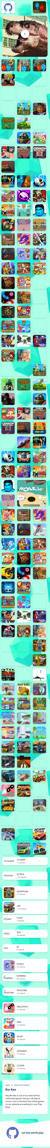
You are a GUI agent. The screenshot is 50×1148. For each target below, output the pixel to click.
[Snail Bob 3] (23, 689)
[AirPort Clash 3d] (39, 109)
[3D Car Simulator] (39, 762)
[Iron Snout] (8, 515)
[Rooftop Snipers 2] (23, 80)
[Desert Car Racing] (39, 834)
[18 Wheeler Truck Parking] (8, 762)
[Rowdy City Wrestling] (23, 283)
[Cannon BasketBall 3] (39, 152)
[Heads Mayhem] (23, 210)
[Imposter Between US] (23, 225)
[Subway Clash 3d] (8, 312)
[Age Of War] (23, 109)
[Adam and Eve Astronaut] (39, 646)
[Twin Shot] (39, 326)
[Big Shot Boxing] (8, 138)
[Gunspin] (23, 471)
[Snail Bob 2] (8, 689)
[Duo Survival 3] (23, 7)
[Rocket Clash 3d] (8, 283)
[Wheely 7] (23, 733)
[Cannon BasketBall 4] (8, 428)
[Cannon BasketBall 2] (23, 152)
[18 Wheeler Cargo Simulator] (23, 747)
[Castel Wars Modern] (39, 428)
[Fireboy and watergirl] (39, 7)
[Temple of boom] (8, 326)
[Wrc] (8, 631)
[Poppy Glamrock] (8, 268)
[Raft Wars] (8, 558)
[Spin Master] (8, 587)
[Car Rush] (8, 805)
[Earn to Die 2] (39, 355)
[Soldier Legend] (39, 297)
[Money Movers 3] (8, 80)
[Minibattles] (39, 239)
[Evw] (23, 457)
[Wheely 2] (8, 718)
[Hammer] (8, 210)
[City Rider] (39, 820)
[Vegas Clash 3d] (8, 341)
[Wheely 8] (39, 733)
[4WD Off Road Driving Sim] (8, 776)
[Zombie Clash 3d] (23, 355)
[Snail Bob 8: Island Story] (39, 704)
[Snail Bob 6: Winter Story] (8, 704)
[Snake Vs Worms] (8, 297)
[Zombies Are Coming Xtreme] (8, 646)
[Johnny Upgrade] (8, 675)
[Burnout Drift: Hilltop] (39, 791)
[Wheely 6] (8, 733)
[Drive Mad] (39, 849)
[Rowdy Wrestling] (39, 283)
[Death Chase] (23, 442)
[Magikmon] (23, 239)
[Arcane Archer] (8, 384)
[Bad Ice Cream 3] (8, 660)
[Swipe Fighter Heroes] (39, 312)
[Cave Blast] (39, 167)
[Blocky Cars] (23, 138)
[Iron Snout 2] (39, 225)
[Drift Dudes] (8, 849)
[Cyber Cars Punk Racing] (8, 834)
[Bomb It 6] (39, 138)
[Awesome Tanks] (23, 123)
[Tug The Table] (23, 326)
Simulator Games (22, 1085)
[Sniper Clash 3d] (23, 297)
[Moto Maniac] (39, 529)
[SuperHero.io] (23, 312)
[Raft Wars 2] (39, 268)
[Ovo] (39, 675)
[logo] (8, 7)
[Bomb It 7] (8, 413)
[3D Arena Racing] (23, 762)
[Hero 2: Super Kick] (39, 210)
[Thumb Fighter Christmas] (39, 80)
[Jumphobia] (23, 675)
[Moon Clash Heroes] (8, 529)
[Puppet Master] (23, 268)
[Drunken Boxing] (23, 181)
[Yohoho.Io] (8, 355)
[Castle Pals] (23, 167)
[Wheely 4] (39, 718)
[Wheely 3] (23, 718)
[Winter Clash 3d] (39, 341)
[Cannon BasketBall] (8, 167)
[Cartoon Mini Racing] (8, 820)
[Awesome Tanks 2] (8, 123)
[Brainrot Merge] (23, 254)
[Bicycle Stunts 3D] (39, 776)
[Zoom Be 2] (8, 94)
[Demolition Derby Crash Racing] (23, 834)
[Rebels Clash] (8, 370)
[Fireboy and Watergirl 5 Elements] (39, 65)
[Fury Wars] (23, 196)
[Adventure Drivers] (23, 776)
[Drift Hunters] (23, 849)
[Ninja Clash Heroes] (39, 254)
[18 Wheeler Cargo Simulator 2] (8, 747)
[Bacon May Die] (39, 123)
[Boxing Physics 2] (8, 152)
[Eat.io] (39, 181)
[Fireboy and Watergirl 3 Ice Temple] (8, 65)
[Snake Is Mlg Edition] (8, 573)
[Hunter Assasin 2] (8, 225)
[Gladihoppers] (39, 196)
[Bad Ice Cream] (23, 660)
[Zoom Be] (39, 94)
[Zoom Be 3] (23, 94)
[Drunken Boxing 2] (8, 181)
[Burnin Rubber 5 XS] (23, 791)
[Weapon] (23, 341)
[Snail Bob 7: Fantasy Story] (23, 704)
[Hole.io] (31, 493)
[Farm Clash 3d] (8, 196)
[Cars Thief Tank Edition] (39, 805)
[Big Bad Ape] (8, 399)
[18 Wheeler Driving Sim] (39, 747)
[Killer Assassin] (8, 239)
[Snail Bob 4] (39, 689)
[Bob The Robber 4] (39, 660)
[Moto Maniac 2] (8, 254)
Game (7, 1085)
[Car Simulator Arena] (23, 805)
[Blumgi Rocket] (8, 791)
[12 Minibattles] (8, 109)
